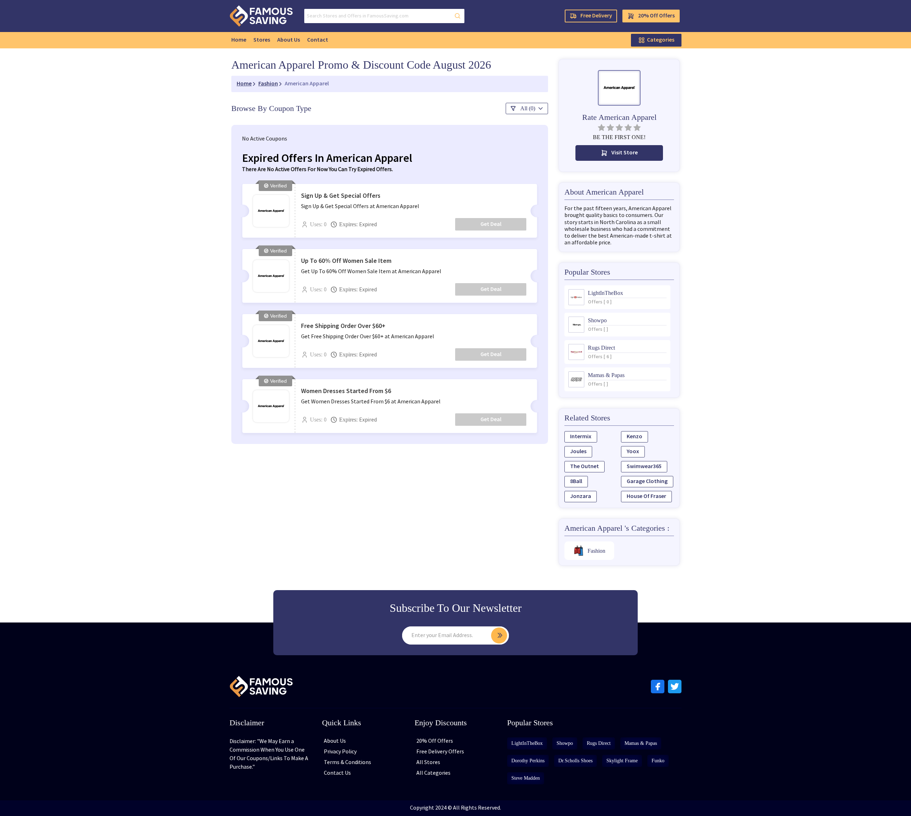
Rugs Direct (599, 743)
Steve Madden (525, 778)
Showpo (565, 743)
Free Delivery (596, 15)
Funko (658, 760)
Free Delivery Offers (440, 751)
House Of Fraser (646, 496)
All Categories (433, 773)
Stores (261, 40)
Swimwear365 (644, 466)
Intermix (580, 436)
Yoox (633, 451)
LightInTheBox (527, 743)
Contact (317, 40)
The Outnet (584, 466)
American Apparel (307, 84)
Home (238, 40)
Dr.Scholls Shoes (575, 760)
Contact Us (337, 773)
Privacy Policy (340, 751)
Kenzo (634, 436)
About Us (288, 40)
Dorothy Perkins (527, 760)
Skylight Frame (622, 760)
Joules (578, 451)
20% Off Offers (656, 15)
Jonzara (580, 496)
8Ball (576, 481)
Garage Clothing (647, 481)
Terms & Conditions (347, 762)
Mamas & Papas (641, 743)
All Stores (428, 762)
